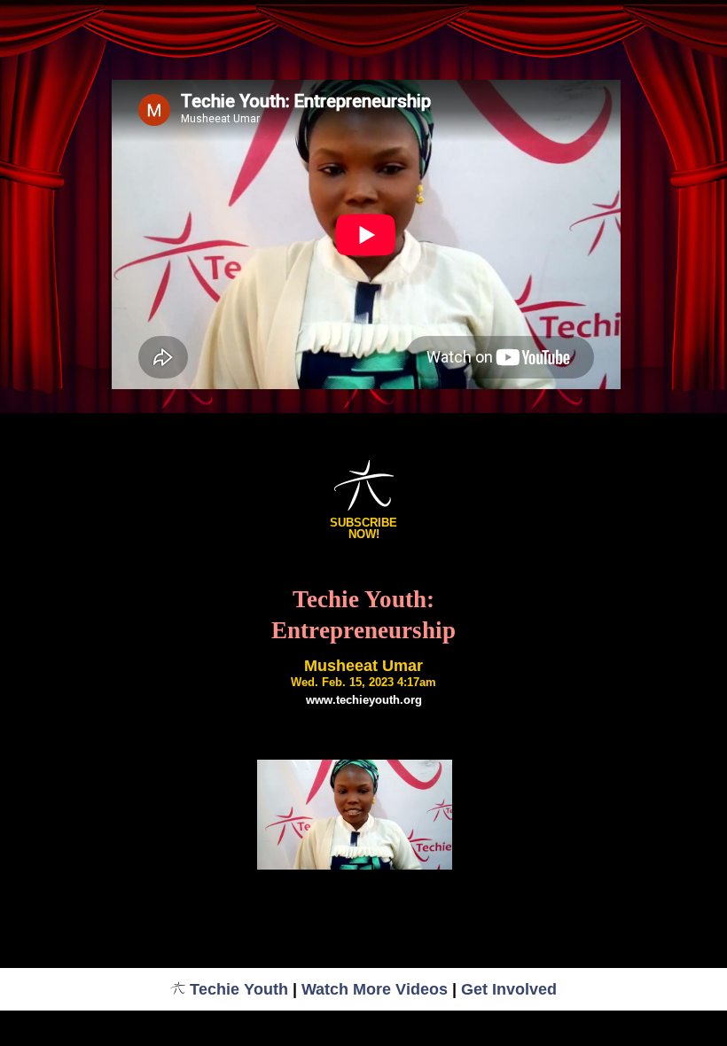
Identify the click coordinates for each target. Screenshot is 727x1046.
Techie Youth (239, 989)
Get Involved (509, 989)
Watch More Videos (374, 989)
